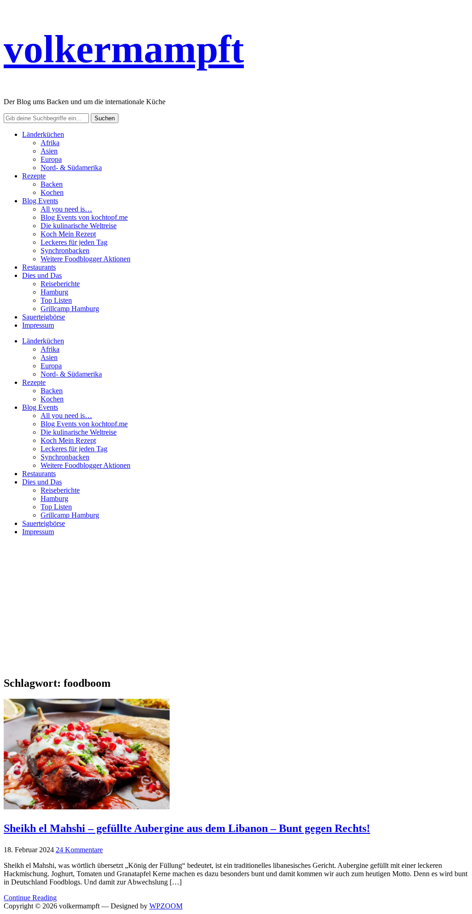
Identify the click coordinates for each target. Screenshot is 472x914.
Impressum (38, 325)
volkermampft (124, 49)
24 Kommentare (79, 850)
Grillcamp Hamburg (70, 309)
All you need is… (66, 209)
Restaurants (39, 267)
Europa (51, 159)
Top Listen (56, 300)
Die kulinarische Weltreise (79, 226)
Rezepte (34, 176)
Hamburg (54, 292)
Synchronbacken (65, 250)
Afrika (50, 143)
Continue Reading (30, 898)
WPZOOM (166, 906)
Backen (52, 184)
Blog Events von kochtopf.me (84, 217)
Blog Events (40, 201)
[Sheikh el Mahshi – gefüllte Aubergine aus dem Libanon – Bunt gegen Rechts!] (87, 807)
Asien (49, 151)
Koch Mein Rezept (68, 234)
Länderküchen (43, 134)
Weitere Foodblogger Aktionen (85, 259)
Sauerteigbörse (43, 317)
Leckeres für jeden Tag (74, 242)
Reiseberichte (60, 284)
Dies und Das (42, 275)
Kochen (52, 192)
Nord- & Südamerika (71, 167)
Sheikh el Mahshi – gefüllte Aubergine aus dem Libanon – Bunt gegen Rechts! (187, 828)
